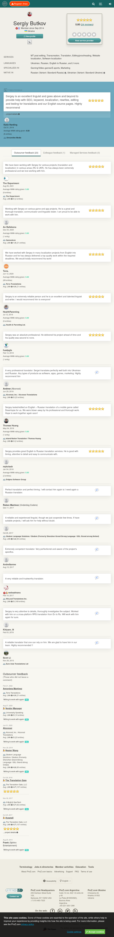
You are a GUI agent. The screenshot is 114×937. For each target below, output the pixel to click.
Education (81, 866)
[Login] (110, 3)
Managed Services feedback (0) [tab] (85, 152)
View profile (30, 36)
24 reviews (87, 24)
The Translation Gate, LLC (16, 784)
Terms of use (86, 871)
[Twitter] (67, 910)
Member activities (64, 866)
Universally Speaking (14, 712)
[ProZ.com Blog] (75, 910)
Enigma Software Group (16, 479)
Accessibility (51, 881)
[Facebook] (52, 910)
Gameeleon (11, 240)
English (65, 880)
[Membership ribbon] (16, 28)
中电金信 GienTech (13, 802)
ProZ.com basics (45, 871)
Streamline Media (14, 137)
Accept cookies (96, 931)
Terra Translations (13, 284)
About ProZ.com (28, 871)
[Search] (93, 3)
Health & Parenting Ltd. (15, 324)
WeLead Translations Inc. (16, 598)
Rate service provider (84, 40)
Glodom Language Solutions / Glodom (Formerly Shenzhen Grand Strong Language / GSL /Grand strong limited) (52, 536)
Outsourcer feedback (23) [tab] (26, 152)
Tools (91, 866)
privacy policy (27, 924)
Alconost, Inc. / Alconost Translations (21, 394)
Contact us (14, 896)
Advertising (59, 871)
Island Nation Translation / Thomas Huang (23, 438)
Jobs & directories (43, 866)
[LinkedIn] (60, 910)
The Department (13, 196)
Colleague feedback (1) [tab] (54, 152)
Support (69, 871)
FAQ (77, 871)
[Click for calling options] (29, 42)
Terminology (25, 866)
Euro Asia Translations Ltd (17, 663)
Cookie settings (74, 931)
